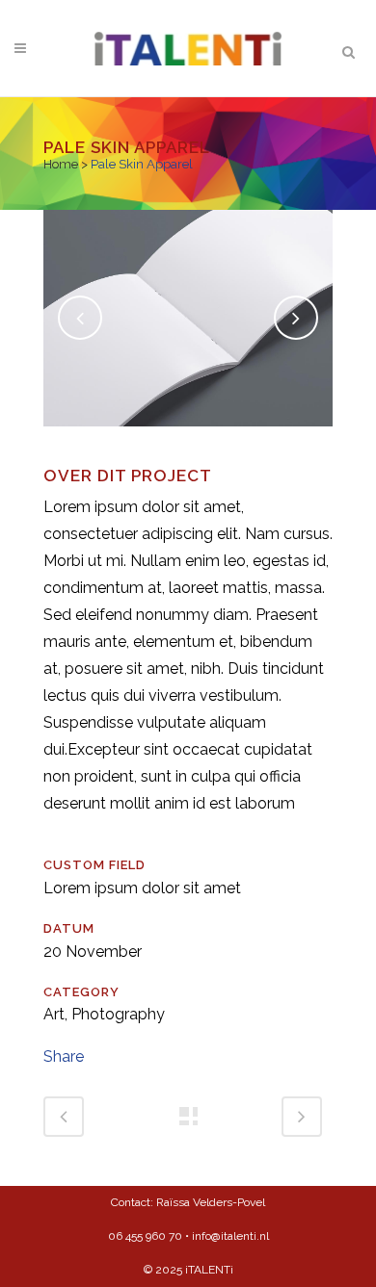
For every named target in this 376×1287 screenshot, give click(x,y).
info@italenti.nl (230, 1236)
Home (60, 164)
